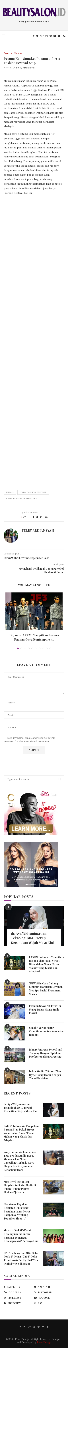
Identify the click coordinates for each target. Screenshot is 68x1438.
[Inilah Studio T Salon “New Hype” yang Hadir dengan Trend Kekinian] (14, 1077)
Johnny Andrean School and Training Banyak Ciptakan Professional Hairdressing (45, 1053)
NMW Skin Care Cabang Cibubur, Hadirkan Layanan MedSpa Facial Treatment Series (46, 989)
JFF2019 (10, 492)
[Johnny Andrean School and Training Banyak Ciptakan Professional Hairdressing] (14, 1055)
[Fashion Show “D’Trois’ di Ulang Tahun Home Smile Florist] (14, 1011)
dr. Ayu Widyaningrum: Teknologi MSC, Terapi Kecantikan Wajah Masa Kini (32, 938)
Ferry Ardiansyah (25, 67)
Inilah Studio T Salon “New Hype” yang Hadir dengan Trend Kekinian (45, 1075)
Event (6, 53)
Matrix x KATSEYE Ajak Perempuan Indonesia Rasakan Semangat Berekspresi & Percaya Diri (21, 1236)
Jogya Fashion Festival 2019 (22, 498)
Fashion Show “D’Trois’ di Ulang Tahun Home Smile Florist (45, 1009)
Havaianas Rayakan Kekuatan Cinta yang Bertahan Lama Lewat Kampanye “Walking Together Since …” (17, 1211)
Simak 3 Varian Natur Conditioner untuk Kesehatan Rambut (46, 1031)
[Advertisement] (34, 341)
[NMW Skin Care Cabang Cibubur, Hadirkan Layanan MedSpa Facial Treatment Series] (14, 989)
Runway (18, 53)
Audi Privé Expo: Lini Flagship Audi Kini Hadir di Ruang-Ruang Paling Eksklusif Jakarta (20, 1187)
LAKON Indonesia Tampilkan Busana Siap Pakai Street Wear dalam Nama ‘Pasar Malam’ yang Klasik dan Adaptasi (46, 964)
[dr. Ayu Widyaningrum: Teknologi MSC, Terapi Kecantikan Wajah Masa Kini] (34, 926)
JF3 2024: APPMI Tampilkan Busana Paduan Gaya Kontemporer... (34, 637)
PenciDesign (44, 1342)
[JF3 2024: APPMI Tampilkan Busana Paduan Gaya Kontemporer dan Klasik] (34, 611)
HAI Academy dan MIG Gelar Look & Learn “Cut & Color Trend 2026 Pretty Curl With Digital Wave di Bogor (21, 1258)
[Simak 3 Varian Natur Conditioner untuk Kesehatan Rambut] (14, 1033)
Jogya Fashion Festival (33, 492)
